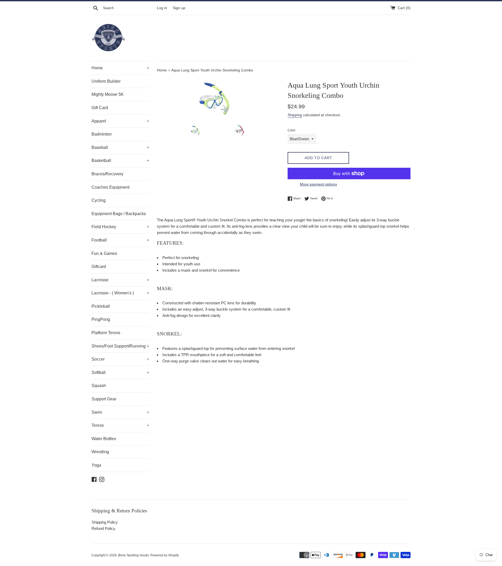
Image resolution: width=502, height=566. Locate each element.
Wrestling (100, 452)
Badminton (102, 134)
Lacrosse (120, 280)
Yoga (96, 465)
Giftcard (99, 266)
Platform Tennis (106, 332)
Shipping (295, 115)
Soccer (120, 359)
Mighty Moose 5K (108, 94)
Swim (120, 412)
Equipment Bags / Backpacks (119, 213)
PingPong (101, 319)
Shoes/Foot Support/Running (120, 346)
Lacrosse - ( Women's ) (120, 293)
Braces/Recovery (107, 174)
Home (120, 68)
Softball (120, 372)
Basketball (120, 160)
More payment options (318, 184)
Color (291, 130)
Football (120, 240)
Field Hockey (120, 227)
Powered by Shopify (164, 555)
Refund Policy (103, 528)
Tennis (120, 425)
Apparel (120, 121)
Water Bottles (104, 438)
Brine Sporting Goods (133, 555)
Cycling (99, 200)
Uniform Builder (106, 81)
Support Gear (104, 399)
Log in (162, 8)
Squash (99, 385)
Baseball (120, 147)
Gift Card (100, 107)
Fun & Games (104, 253)
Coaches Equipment (110, 187)
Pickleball (101, 306)
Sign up (179, 8)
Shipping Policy (105, 522)
